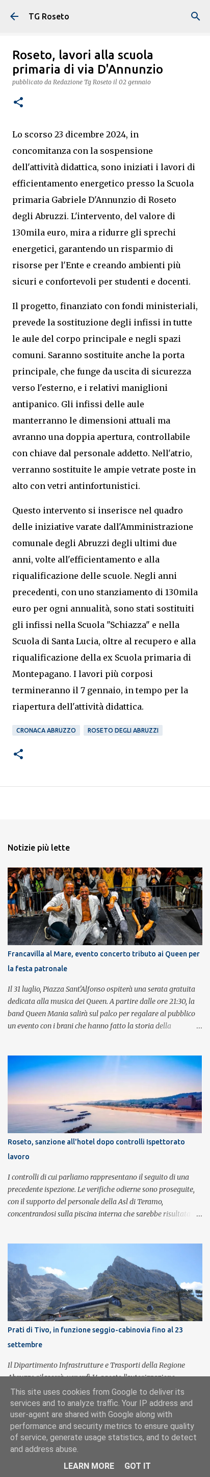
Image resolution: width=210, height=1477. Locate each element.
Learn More (89, 1466)
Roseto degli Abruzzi (123, 730)
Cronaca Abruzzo (46, 730)
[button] (18, 103)
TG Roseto (49, 16)
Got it (137, 1466)
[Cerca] (196, 16)
